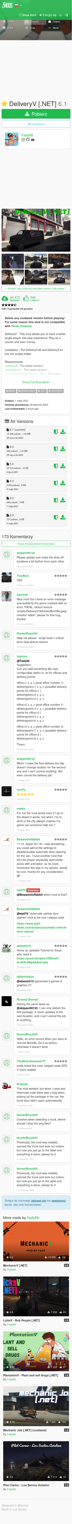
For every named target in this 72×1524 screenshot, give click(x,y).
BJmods (22, 1084)
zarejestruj (58, 1200)
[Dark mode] (61, 15)
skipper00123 (26, 553)
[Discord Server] (33, 139)
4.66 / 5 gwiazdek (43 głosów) (17, 309)
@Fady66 (23, 661)
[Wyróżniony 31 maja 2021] (4, 104)
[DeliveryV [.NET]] (36, 230)
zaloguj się (38, 1200)
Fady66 (27, 134)
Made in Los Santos (14, 1509)
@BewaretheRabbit (30, 894)
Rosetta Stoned (27, 999)
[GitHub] (28, 139)
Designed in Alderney (15, 1505)
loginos (22, 656)
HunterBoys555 (27, 633)
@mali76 (22, 913)
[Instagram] (23, 139)
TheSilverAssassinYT (31, 1061)
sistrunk (22, 594)
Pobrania (14, 300)
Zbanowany (33, 890)
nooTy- (21, 789)
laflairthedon (25, 976)
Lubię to (34, 300)
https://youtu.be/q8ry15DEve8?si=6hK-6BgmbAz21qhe (38, 960)
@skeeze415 (25, 981)
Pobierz (38, 113)
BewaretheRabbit (28, 839)
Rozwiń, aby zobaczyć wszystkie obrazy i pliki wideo (36, 288)
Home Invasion (21, 326)
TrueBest (23, 576)
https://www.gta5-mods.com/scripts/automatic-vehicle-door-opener (42, 927)
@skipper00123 (27, 1008)
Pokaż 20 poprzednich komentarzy (36, 543)
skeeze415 (24, 946)
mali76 (21, 890)
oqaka (21, 808)
